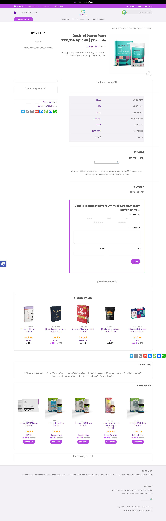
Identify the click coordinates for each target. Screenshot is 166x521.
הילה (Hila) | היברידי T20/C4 (28, 330)
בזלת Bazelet (137, 435)
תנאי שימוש (48, 6)
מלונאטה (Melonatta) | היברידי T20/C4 (110, 330)
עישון (99, 118)
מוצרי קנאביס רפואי (136, 28)
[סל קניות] (15, 12)
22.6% (98, 100)
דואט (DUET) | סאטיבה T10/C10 (29, 424)
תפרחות (125, 28)
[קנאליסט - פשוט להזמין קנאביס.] (83, 12)
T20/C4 (50, 106)
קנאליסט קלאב (59, 6)
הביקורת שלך (134, 227)
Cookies (110, 341)
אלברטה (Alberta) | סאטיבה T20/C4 (83, 330)
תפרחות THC (115, 28)
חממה (99, 112)
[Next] (16, 325)
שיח (137, 341)
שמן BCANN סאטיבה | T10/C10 (83, 424)
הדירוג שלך (135, 214)
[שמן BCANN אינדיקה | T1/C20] (56, 405)
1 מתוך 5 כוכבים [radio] (135, 218)
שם (139, 249)
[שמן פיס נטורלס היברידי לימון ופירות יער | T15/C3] (110, 405)
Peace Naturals (110, 435)
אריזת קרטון (96, 131)
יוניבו (39, 106)
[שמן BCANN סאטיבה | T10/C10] (83, 405)
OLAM (55, 341)
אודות (39, 6)
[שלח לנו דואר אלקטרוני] (20, 6)
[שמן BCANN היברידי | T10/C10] (137, 405)
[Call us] (17, 6)
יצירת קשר (31, 6)
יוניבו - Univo (93, 46)
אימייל (102, 249)
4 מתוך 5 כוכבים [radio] (133, 222)
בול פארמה (83, 341)
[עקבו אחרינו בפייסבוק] (25, 6)
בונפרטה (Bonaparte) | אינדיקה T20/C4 (137, 330)
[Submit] (124, 12)
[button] (3, 263)
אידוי (95, 118)
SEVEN (29, 435)
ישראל (98, 125)
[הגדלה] (148, 73)
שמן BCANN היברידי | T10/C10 (138, 424)
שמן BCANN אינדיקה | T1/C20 (56, 424)
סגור (75, 2)
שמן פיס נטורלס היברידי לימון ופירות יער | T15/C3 (110, 425)
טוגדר (28, 341)
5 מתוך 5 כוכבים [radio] (110, 222)
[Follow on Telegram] (15, 6)
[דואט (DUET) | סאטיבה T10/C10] (28, 405)
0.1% (99, 106)
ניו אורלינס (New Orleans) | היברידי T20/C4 (55, 330)
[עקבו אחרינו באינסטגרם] (22, 6)
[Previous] (150, 325)
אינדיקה (44, 106)
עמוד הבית (148, 28)
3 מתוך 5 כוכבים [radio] (99, 218)
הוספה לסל (138, 442)
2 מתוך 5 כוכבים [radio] (118, 218)
